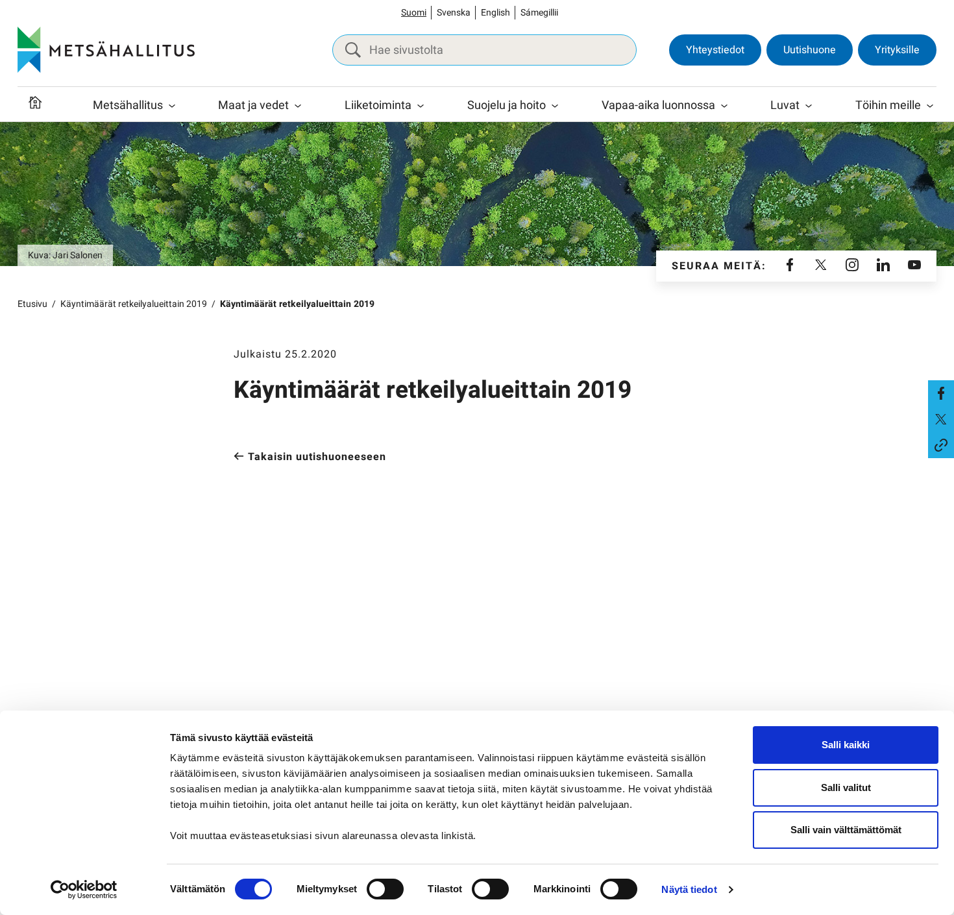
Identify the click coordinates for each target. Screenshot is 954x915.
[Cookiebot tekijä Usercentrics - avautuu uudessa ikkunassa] (84, 889)
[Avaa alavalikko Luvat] (808, 105)
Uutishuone (809, 50)
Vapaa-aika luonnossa (658, 105)
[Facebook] (789, 266)
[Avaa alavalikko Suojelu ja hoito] (554, 105)
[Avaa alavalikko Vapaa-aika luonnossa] (724, 105)
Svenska (454, 12)
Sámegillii (539, 12)
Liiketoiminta (378, 105)
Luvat (785, 105)
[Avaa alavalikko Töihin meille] (929, 105)
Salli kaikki (846, 744)
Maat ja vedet (253, 105)
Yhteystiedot (715, 50)
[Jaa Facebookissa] (941, 393)
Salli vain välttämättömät (845, 829)
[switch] (385, 889)
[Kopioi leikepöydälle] (941, 445)
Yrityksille (897, 50)
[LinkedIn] (883, 266)
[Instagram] (852, 266)
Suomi (413, 12)
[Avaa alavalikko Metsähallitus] (171, 105)
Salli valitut (846, 787)
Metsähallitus (128, 105)
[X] (821, 266)
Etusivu (32, 304)
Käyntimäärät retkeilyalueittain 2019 (133, 304)
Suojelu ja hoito (506, 105)
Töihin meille (888, 105)
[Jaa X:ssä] (941, 419)
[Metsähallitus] (106, 50)
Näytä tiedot (688, 889)
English (495, 12)
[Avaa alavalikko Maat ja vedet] (297, 105)
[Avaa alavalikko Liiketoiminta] (420, 105)
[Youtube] (914, 266)
